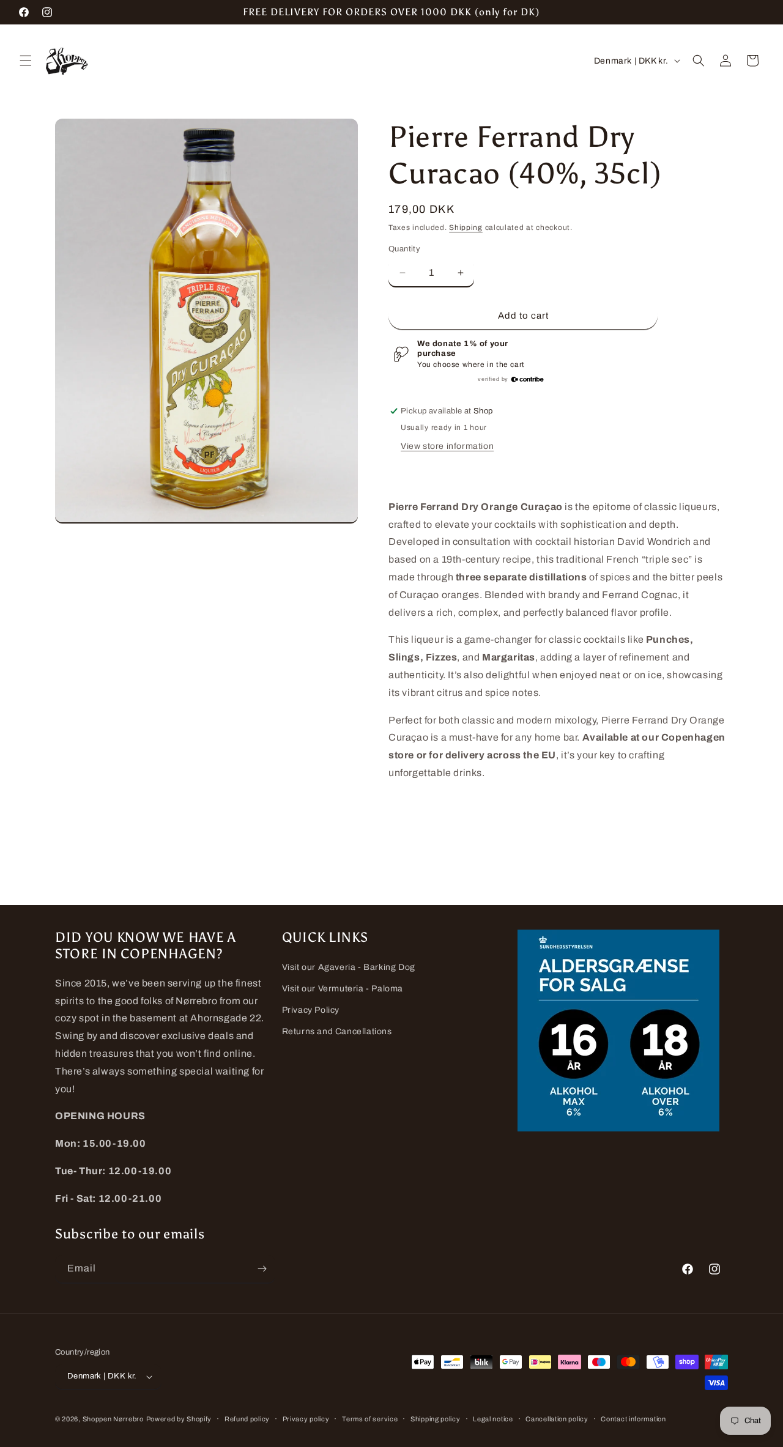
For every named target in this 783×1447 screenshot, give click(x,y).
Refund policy (247, 1419)
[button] (25, 60)
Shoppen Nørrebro (113, 1419)
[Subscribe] (261, 1268)
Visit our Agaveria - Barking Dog (348, 967)
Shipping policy (435, 1419)
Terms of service (370, 1419)
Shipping (466, 227)
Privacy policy (306, 1419)
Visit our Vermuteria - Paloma (342, 988)
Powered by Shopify (179, 1419)
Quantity (404, 249)
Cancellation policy (556, 1419)
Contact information (633, 1419)
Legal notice (493, 1419)
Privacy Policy (311, 1010)
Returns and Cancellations (337, 1031)
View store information (447, 446)
